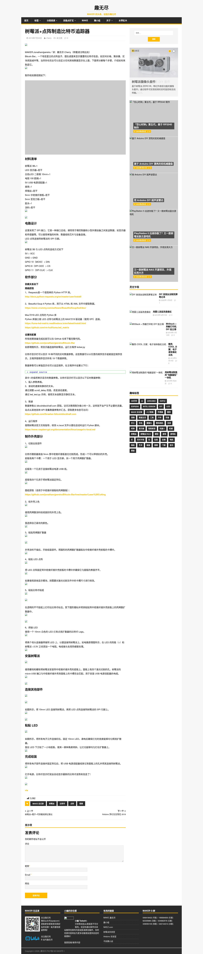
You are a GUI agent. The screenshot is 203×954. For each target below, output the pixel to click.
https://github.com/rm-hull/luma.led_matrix (47, 327)
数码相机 (159, 423)
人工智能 (150, 412)
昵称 (27, 865)
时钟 (133, 428)
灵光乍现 (140, 439)
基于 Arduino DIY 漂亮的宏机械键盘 (153, 163)
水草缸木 (123, 20)
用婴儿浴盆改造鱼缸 (162, 311)
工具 (152, 417)
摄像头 (149, 423)
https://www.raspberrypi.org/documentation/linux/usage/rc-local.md (60, 429)
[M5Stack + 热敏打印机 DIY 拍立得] (147, 324)
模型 (156, 434)
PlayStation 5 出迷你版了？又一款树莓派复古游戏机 (153, 234)
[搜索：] (154, 32)
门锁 (164, 445)
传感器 (160, 412)
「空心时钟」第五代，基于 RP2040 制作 (153, 126)
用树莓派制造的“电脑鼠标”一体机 (171, 375)
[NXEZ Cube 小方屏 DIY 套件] (154, 63)
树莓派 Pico (146, 434)
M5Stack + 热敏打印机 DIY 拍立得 (171, 326)
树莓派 (51, 803)
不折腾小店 (108, 941)
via (26, 790)
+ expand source (37, 372)
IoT (160, 406)
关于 (108, 20)
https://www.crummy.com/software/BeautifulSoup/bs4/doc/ (55, 307)
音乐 (171, 445)
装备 (148, 445)
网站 (27, 883)
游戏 (164, 434)
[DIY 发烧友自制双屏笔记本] (143, 294)
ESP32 (162, 401)
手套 (167, 417)
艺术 (140, 445)
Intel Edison (149, 406)
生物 (164, 439)
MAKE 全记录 (38, 803)
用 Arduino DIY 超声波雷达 (148, 200)
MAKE (85, 20)
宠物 (133, 417)
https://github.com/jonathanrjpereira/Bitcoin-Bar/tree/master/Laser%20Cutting (65, 494)
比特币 (62, 803)
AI (142, 401)
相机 (133, 445)
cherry (49, 38)
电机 (171, 439)
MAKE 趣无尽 (109, 917)
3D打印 (134, 401)
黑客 (133, 450)
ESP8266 (135, 406)
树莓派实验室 (109, 931)
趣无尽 (50, 939)
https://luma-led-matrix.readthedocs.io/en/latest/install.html (55, 323)
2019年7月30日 (35, 38)
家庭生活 (142, 417)
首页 (26, 20)
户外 (159, 417)
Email (28, 874)
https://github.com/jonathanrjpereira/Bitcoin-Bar (50, 342)
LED (168, 406)
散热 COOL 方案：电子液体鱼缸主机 (172, 349)
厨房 (169, 412)
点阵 (72, 803)
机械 (171, 428)
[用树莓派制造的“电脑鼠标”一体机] (146, 372)
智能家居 (151, 428)
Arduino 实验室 (109, 936)
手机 (140, 423)
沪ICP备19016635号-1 (55, 951)
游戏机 (173, 434)
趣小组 (97, 20)
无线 (169, 423)
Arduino (151, 401)
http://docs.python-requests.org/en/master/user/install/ (53, 296)
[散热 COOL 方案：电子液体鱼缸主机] (148, 344)
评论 (27, 843)
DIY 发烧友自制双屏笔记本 (168, 295)
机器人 (162, 428)
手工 (133, 423)
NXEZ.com (108, 927)
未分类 (59, 38)
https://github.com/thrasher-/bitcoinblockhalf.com (50, 414)
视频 (81, 803)
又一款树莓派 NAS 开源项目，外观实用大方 (152, 271)
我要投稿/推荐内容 (72, 942)
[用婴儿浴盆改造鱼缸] (140, 311)
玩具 (156, 439)
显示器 (141, 428)
